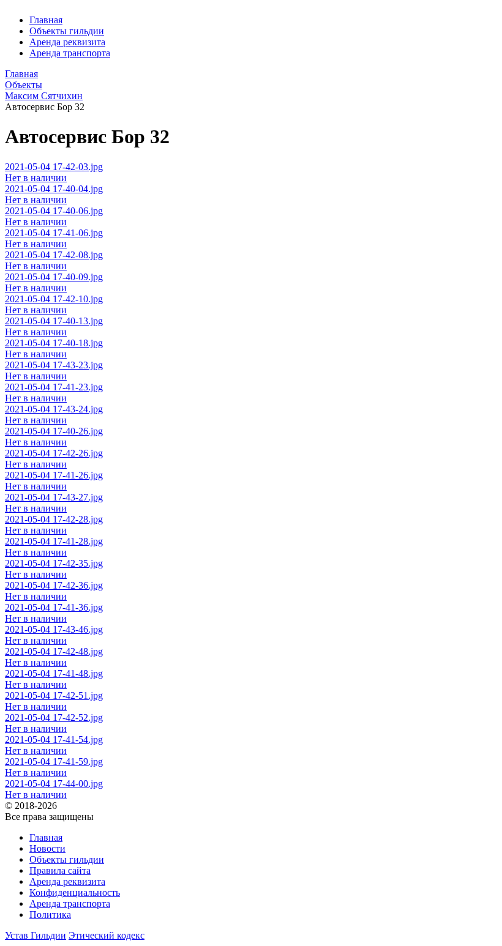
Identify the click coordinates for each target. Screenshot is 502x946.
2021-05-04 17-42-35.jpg (54, 563)
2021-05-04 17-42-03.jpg (54, 167)
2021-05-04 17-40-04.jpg (54, 189)
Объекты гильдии (66, 31)
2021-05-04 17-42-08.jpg (54, 255)
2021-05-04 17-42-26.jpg (54, 453)
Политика (50, 914)
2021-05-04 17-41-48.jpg (54, 673)
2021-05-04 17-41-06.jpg (54, 233)
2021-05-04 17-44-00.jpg (54, 783)
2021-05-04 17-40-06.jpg (54, 211)
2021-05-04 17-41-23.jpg (54, 387)
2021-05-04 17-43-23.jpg (54, 365)
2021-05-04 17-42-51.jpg (54, 695)
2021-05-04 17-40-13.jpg (54, 321)
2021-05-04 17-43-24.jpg (54, 409)
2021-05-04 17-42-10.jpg (54, 299)
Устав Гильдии (35, 935)
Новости (47, 848)
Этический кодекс (106, 935)
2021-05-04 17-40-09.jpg (54, 277)
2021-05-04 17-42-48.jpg (54, 651)
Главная (45, 20)
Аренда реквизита (67, 42)
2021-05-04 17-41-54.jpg (54, 739)
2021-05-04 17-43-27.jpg (54, 497)
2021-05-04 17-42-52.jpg (54, 717)
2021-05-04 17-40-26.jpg (54, 431)
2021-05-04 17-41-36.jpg (54, 607)
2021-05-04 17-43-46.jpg (54, 629)
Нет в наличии (36, 178)
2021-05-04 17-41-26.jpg (54, 475)
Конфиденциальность (74, 892)
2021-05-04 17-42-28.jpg (54, 519)
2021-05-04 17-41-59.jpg (54, 761)
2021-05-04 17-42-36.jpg (54, 585)
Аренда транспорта (69, 53)
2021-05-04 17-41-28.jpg (54, 541)
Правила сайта (60, 870)
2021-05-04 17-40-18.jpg (54, 343)
